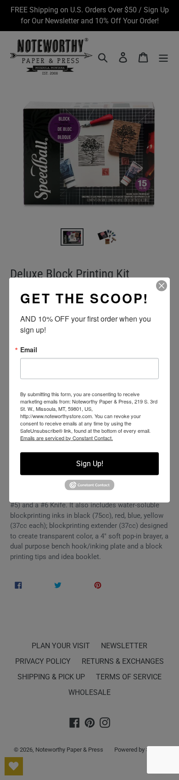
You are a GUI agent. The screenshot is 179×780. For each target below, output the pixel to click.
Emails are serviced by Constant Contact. (66, 437)
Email (28, 349)
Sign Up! (89, 463)
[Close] (161, 285)
